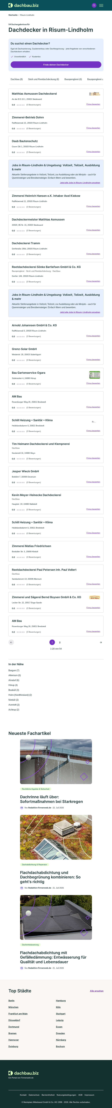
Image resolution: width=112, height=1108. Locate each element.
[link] (56, 99)
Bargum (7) (13, 670)
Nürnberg (61, 1039)
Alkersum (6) (14, 675)
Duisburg (13, 1046)
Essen (59, 1026)
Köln (58, 1007)
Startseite (12, 15)
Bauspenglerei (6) (73, 79)
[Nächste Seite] (101, 642)
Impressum (89, 1095)
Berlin (11, 1000)
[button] (94, 5)
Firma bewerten (93, 104)
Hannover (13, 1039)
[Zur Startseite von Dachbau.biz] (23, 5)
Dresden (60, 1033)
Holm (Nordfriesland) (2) (20, 695)
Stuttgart (60, 1013)
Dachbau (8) (17, 79)
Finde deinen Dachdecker (56, 64)
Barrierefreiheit (48, 1095)
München (13, 1007)
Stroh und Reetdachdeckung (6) (43, 79)
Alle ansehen (97, 991)
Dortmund (13, 1026)
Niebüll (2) (13, 700)
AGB (80, 1095)
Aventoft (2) (14, 705)
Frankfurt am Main (18, 1013)
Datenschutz (34, 1095)
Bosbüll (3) (13, 690)
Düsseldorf (14, 1020)
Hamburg (61, 1000)
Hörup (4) (13, 685)
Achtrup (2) (13, 710)
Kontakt (23, 1095)
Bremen (12, 1033)
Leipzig (60, 1020)
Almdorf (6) (13, 680)
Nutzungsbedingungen (66, 1095)
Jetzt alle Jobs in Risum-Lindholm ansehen (80, 182)
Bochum (60, 1046)
